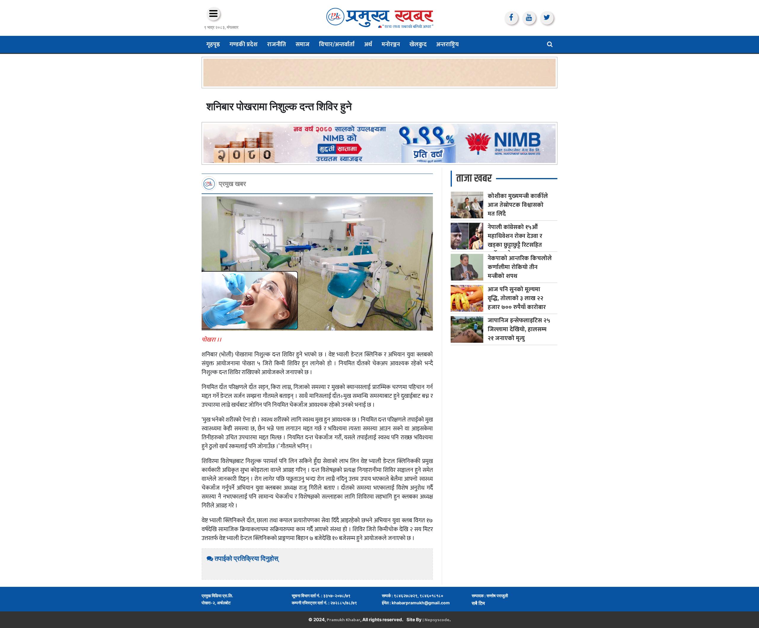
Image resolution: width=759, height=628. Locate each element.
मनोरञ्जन (391, 44)
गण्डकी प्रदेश (243, 44)
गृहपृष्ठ (213, 44)
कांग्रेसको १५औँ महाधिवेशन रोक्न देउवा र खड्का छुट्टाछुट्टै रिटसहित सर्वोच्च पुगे (515, 240)
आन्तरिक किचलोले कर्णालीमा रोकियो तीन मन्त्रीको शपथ (520, 267)
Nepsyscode (437, 620)
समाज (303, 44)
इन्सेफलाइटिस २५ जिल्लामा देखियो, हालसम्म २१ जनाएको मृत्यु (519, 329)
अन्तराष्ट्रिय (447, 44)
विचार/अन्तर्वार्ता (337, 44)
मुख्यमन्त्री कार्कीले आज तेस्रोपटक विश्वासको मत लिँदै (518, 205)
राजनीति (276, 44)
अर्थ (368, 44)
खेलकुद (418, 44)
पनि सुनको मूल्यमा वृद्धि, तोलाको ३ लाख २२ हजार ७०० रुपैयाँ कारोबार (517, 298)
